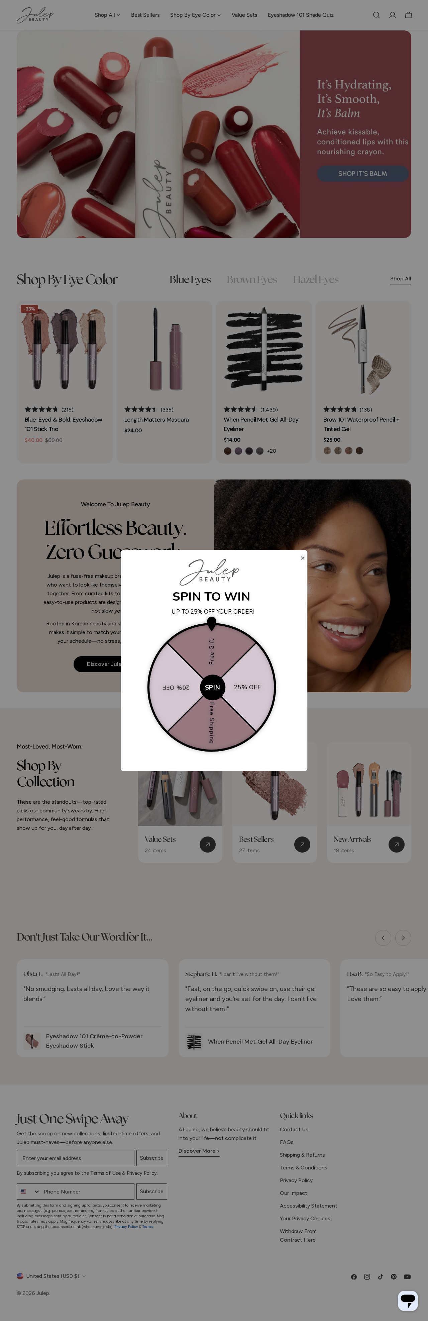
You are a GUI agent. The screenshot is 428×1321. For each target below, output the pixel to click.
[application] (408, 1301)
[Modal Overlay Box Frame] (214, 660)
